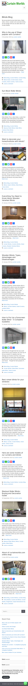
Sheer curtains (11, 81)
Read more (5, 179)
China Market (7, 599)
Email (5, 664)
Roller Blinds (19, 185)
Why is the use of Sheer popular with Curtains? (12, 33)
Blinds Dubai (7, 79)
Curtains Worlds (16, 244)
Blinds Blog (7, 77)
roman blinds (5, 187)
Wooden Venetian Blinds (13, 246)
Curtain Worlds (14, 77)
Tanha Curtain (12, 370)
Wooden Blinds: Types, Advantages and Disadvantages (11, 257)
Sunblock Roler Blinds (7, 130)
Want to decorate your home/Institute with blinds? (13, 140)
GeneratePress (22, 684)
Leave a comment (8, 83)
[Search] (23, 611)
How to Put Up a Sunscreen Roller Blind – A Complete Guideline (13, 319)
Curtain (9, 441)
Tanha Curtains (19, 81)
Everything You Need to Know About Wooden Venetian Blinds (12, 198)
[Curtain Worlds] (13, 3)
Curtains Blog (22, 77)
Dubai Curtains (20, 306)
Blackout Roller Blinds (9, 128)
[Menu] (24, 8)
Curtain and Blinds (16, 599)
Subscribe (6, 677)
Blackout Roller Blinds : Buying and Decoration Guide (11, 493)
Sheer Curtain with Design (9, 626)
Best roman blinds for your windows (13, 381)
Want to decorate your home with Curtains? (13, 634)
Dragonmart (9, 601)
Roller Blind (18, 128)
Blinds (5, 185)
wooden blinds (6, 308)
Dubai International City (19, 601)
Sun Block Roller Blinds (11, 91)
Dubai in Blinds (11, 185)
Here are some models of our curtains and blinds (12, 454)
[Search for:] (11, 611)
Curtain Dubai (14, 79)
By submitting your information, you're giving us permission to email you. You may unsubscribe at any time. (12, 672)
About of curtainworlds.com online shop (13, 553)
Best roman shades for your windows (11, 652)
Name (6, 659)
